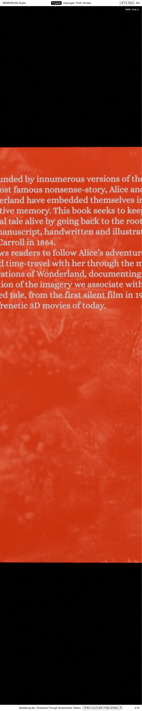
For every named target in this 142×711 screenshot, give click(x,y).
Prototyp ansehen (103, 708)
